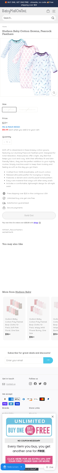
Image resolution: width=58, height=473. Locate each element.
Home (4, 27)
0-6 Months (9, 109)
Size (4, 104)
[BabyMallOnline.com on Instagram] (30, 383)
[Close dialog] (53, 417)
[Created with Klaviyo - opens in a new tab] (29, 469)
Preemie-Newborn (27, 109)
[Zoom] (54, 92)
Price (4, 118)
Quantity (6, 136)
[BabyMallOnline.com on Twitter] (40, 383)
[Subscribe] (48, 360)
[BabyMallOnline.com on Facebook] (35, 383)
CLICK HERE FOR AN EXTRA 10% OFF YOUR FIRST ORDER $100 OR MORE (28, 460)
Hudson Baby (23, 292)
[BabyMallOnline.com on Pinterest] (45, 383)
